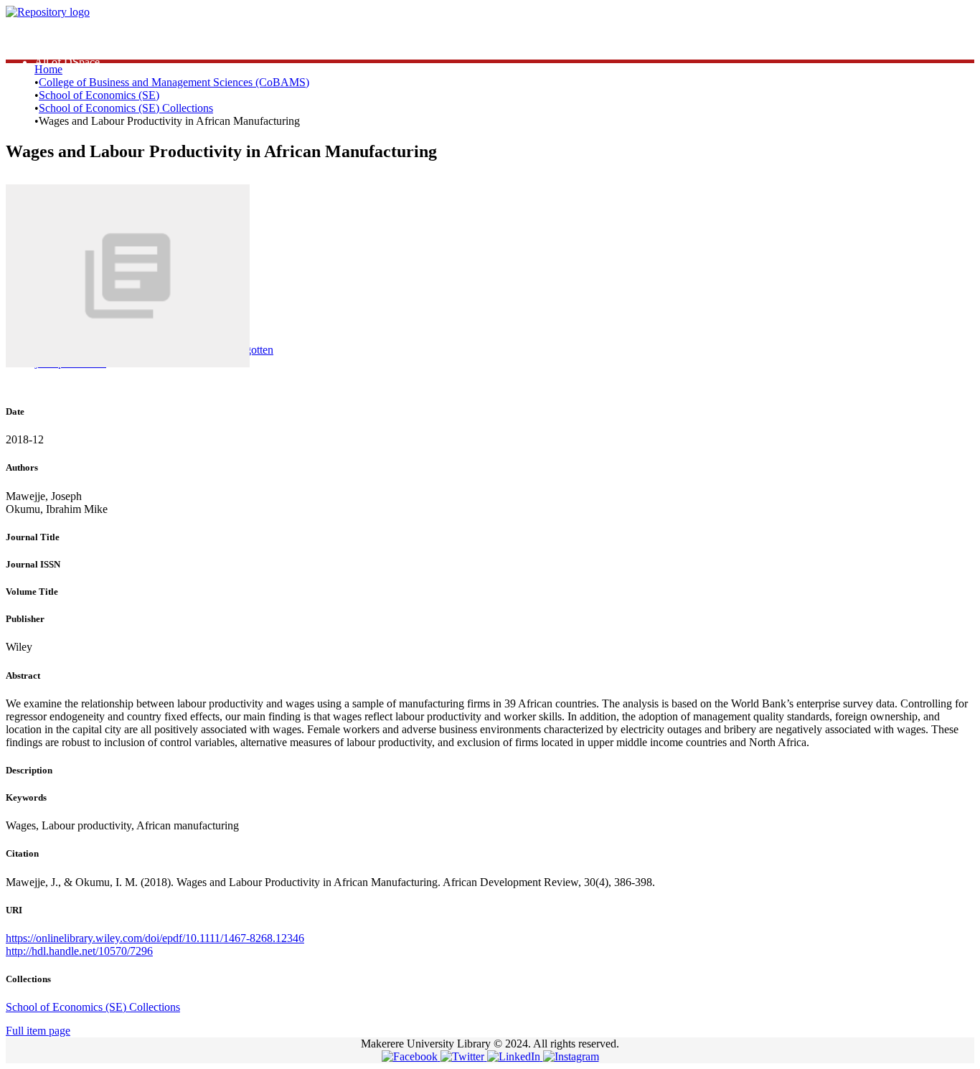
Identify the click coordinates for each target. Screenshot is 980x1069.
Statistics (54, 36)
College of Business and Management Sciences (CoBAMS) (174, 82)
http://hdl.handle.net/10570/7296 (79, 951)
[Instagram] (571, 1056)
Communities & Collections (97, 49)
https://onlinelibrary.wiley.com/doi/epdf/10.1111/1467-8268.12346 (155, 938)
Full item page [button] (38, 1031)
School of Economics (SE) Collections (126, 108)
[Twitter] (463, 1056)
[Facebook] (411, 1056)
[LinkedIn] (515, 1056)
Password (258, 293)
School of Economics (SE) (99, 95)
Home (48, 69)
